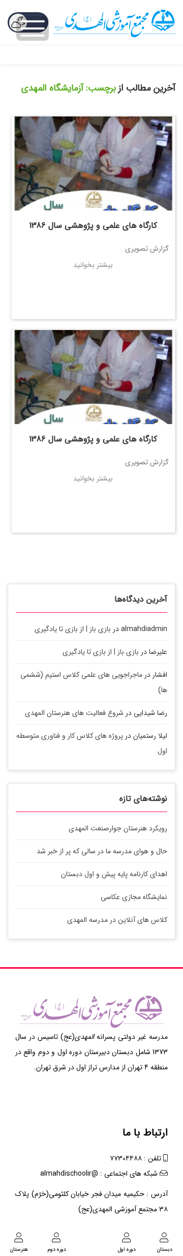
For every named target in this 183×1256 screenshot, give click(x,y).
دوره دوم (56, 1249)
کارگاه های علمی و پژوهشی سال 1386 (93, 225)
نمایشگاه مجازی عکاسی (134, 897)
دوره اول (126, 1249)
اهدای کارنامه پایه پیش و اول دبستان (114, 874)
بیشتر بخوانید (93, 265)
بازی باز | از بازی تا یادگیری (73, 629)
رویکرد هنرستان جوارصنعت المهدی (118, 828)
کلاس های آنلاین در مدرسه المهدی (117, 919)
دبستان (164, 1249)
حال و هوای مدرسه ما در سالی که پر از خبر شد (102, 851)
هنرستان (19, 1249)
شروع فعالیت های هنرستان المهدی (74, 713)
